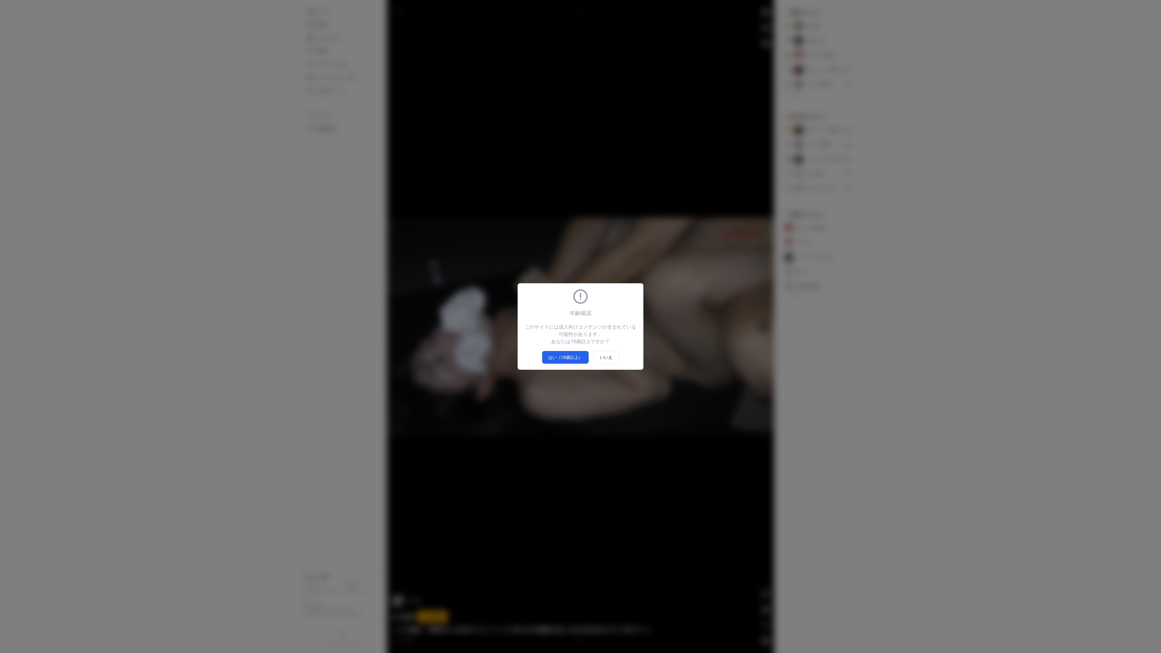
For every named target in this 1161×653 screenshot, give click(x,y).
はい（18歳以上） (565, 357)
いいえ (606, 357)
